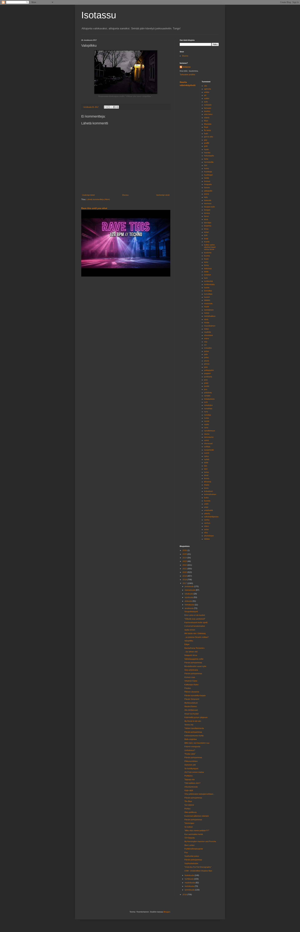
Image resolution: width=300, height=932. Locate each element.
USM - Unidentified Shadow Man (198, 871)
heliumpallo (209, 156)
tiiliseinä (207, 482)
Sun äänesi (189, 805)
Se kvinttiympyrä (191, 769)
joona (206, 194)
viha (206, 533)
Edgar (187, 644)
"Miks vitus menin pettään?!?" (196, 830)
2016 (184, 894)
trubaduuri (208, 491)
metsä (206, 313)
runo (206, 412)
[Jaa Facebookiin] (114, 107)
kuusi (206, 259)
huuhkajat (208, 175)
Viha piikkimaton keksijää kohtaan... (199, 794)
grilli (206, 146)
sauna (206, 434)
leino (206, 262)
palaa (206, 351)
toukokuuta (190, 875)
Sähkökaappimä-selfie (193, 659)
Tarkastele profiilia (187, 75)
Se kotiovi (188, 827)
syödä (206, 459)
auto (206, 102)
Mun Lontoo (189, 845)
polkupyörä (209, 370)
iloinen (207, 187)
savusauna (208, 437)
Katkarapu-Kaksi (191, 685)
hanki (206, 149)
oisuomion (208, 335)
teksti (206, 475)
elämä (206, 118)
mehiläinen (209, 310)
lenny (206, 265)
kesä (206, 219)
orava (206, 338)
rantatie (207, 396)
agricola (207, 89)
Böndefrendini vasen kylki (195, 666)
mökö (206, 329)
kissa (206, 229)
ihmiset (207, 181)
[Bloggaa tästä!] (108, 107)
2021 (184, 569)
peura (206, 361)
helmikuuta (190, 886)
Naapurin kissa (190, 655)
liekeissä (208, 268)
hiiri (205, 165)
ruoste (206, 421)
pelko (206, 357)
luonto (206, 288)
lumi (206, 278)
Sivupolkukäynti (191, 612)
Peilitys (187, 809)
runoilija (207, 415)
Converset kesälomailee (194, 626)
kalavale (207, 200)
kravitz (207, 242)
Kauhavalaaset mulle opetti (196, 622)
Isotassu (98, 15)
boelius (207, 111)
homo (206, 168)
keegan (207, 210)
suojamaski (209, 450)
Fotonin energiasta (192, 747)
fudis (206, 133)
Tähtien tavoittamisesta (194, 728)
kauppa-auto (209, 207)
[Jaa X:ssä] (111, 107)
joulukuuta (189, 586)
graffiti (206, 143)
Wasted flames (190, 706)
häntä (206, 178)
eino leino (208, 114)
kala (206, 197)
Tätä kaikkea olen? (192, 783)
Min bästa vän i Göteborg (195, 633)
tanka (206, 472)
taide (206, 462)
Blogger (167, 912)
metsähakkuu (209, 316)
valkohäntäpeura (211, 517)
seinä (206, 440)
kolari (206, 232)
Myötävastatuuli (191, 703)
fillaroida (207, 124)
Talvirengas (189, 823)
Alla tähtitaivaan (191, 710)
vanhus (207, 523)
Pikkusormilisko (191, 761)
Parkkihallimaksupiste (193, 849)
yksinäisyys (209, 536)
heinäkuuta (190, 605)
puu (205, 389)
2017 (184, 583)
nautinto (207, 332)
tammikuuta (190, 890)
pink (206, 367)
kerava (207, 213)
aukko (206, 98)
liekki (206, 272)
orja (205, 342)
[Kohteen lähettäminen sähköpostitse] (105, 107)
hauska (207, 153)
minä (206, 319)
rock (206, 402)
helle (206, 159)
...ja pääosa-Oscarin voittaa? (196, 637)
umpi (206, 507)
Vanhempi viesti (163, 195)
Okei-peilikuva (190, 812)
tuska (206, 498)
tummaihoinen (210, 494)
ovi (205, 345)
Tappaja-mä (189, 779)
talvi (206, 469)
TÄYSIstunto (189, 838)
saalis (206, 424)
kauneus (207, 203)
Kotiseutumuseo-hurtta (194, 736)
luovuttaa (208, 291)
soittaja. (207, 447)
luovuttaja (208, 294)
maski (206, 307)
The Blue (188, 801)
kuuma (207, 256)
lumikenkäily (209, 284)
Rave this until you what (94, 208)
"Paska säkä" (189, 754)
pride (206, 383)
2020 (184, 572)
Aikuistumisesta (191, 787)
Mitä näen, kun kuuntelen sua (196, 743)
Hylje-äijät (188, 790)
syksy (206, 456)
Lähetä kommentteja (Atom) (98, 199)
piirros (206, 364)
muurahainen (209, 326)
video (206, 526)
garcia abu (208, 137)
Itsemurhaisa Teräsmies (194, 648)
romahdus (208, 405)
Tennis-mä (188, 725)
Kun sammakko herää (193, 834)
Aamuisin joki (190, 765)
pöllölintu (208, 393)
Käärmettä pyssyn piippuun (196, 717)
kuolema (207, 253)
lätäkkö (207, 300)
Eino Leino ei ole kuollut (194, 615)
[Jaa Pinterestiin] (117, 107)
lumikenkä (208, 281)
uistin (206, 504)
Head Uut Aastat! (191, 714)
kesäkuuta (189, 608)
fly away (207, 130)
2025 (184, 554)
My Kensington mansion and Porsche (200, 841)
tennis (206, 478)
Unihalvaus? (189, 750)
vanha (206, 520)
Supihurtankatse (191, 863)
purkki (206, 386)
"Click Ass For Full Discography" (197, 867)
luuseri (207, 297)
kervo (206, 216)
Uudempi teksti (88, 195)
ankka (206, 92)
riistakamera (209, 399)
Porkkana (188, 776)
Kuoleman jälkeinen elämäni (196, 816)
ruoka (206, 418)
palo (206, 354)
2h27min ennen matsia (194, 772)
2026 (184, 550)
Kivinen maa (189, 677)
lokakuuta (189, 594)
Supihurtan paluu (191, 856)
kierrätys (207, 223)
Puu (186, 852)
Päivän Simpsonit (191, 699)
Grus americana (191, 670)
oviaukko (208, 348)
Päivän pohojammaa (193, 663)
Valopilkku (188, 641)
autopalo (208, 105)
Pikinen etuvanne (191, 692)
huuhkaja (208, 172)
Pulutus (187, 688)
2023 (184, 561)
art (205, 95)
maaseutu (208, 303)
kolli (206, 235)
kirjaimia (207, 226)
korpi (206, 239)
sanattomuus (209, 431)
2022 (184, 565)
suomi (206, 453)
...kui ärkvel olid (191, 652)
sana (206, 428)
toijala (206, 485)
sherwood (208, 443)
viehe (206, 529)
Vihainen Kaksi (190, 681)
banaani (207, 108)
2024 (184, 558)
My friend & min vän (192, 721)
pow (206, 380)
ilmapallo (208, 184)
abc (205, 86)
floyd (206, 127)
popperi (207, 373)
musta (206, 322)
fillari (206, 121)
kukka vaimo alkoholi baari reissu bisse (210, 247)
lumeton (207, 275)
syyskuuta (189, 597)
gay (205, 140)
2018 (184, 580)
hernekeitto (209, 162)
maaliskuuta (190, 883)
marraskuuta (190, 590)
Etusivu (125, 195)
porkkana (208, 377)
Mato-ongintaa (190, 739)
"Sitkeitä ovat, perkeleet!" (194, 619)
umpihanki (208, 510)
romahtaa (208, 408)
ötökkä (207, 539)
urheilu (207, 514)
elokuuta (188, 601)
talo (205, 466)
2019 (184, 576)
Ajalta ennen (189, 630)
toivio (206, 488)
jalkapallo (208, 191)
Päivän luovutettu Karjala (195, 695)
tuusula (207, 501)
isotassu (186, 67)
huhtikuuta (189, 879)
